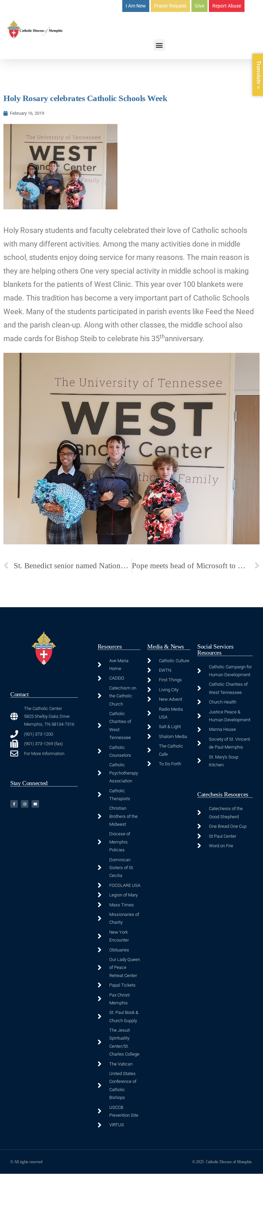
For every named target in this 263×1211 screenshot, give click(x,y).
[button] (159, 45)
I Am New (136, 6)
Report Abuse (226, 6)
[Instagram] (24, 804)
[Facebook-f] (14, 804)
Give (199, 6)
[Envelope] (35, 804)
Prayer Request (170, 6)
